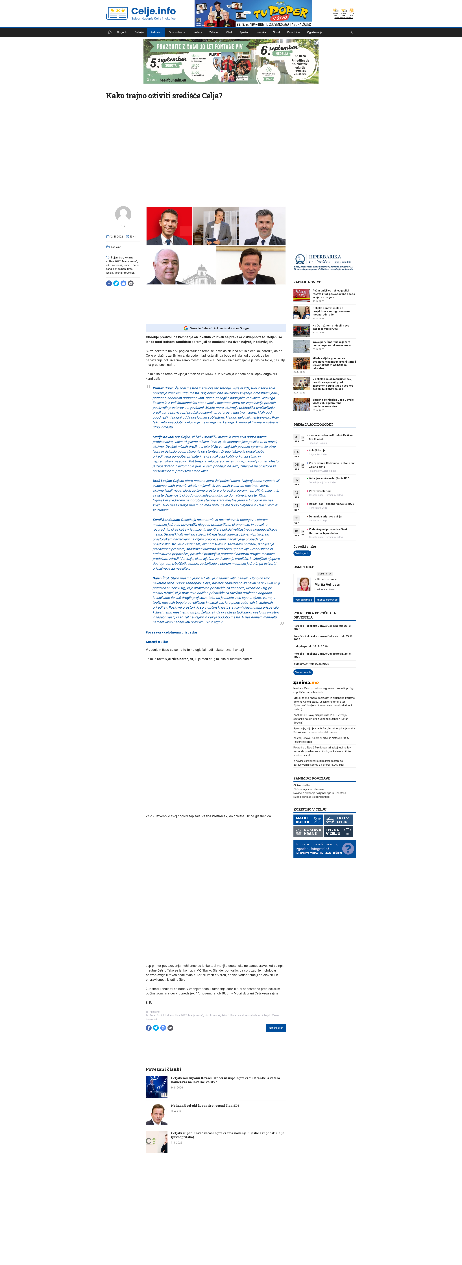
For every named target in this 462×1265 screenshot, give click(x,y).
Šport (276, 32)
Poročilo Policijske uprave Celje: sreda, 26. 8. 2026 (322, 655)
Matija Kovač (129, 261)
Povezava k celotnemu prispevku (171, 632)
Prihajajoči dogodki (313, 424)
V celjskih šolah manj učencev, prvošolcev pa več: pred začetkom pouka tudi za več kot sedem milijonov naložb (333, 383)
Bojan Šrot (117, 257)
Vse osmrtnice (303, 599)
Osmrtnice (293, 32)
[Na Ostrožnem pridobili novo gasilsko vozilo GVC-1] (301, 330)
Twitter (116, 283)
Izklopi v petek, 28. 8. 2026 (310, 646)
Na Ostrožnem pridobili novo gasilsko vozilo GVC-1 (331, 327)
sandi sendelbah (116, 268)
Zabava (213, 32)
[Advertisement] (216, 304)
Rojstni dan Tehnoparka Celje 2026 (331, 503)
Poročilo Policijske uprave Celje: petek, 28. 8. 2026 (322, 627)
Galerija (139, 32)
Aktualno (156, 32)
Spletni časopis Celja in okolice (109, 32)
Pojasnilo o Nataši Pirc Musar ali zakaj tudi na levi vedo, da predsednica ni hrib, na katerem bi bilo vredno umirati (322, 751)
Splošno (244, 32)
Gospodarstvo (177, 32)
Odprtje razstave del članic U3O (329, 478)
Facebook (109, 283)
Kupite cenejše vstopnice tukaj (311, 796)
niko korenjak (114, 265)
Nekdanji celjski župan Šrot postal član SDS (205, 1105)
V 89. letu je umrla (326, 579)
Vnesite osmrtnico (327, 599)
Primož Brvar (131, 265)
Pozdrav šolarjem (320, 491)
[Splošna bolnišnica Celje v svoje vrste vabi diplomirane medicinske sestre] (301, 404)
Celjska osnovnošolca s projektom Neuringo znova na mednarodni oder (331, 311)
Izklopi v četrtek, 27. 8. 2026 (311, 663)
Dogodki (122, 32)
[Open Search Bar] (351, 32)
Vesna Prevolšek (124, 272)
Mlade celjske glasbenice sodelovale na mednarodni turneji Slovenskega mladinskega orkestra (334, 363)
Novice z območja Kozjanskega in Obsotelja (319, 792)
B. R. (123, 226)
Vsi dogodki (302, 553)
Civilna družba (301, 785)
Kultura (198, 32)
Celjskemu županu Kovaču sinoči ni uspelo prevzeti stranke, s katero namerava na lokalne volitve (225, 1080)
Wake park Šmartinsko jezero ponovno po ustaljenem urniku (332, 343)
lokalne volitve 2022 (175, 1015)
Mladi (229, 32)
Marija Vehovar (327, 584)
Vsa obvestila (303, 672)
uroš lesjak (264, 1015)
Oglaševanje (314, 32)
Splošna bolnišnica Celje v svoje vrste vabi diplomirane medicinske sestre (333, 403)
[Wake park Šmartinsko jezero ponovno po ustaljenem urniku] (301, 346)
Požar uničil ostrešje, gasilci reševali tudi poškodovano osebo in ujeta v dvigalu (334, 294)
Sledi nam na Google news (123, 283)
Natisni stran (276, 1027)
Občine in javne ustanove (308, 789)
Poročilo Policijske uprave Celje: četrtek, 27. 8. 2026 (323, 638)
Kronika (261, 32)
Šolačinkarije (317, 450)
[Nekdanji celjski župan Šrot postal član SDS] (156, 1124)
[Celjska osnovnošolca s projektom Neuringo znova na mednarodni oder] (301, 312)
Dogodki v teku (304, 546)
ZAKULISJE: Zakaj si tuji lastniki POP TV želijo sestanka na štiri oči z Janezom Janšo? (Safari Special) (320, 718)
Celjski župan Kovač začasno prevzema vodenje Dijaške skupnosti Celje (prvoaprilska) (227, 1135)
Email (131, 283)
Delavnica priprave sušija (325, 516)
